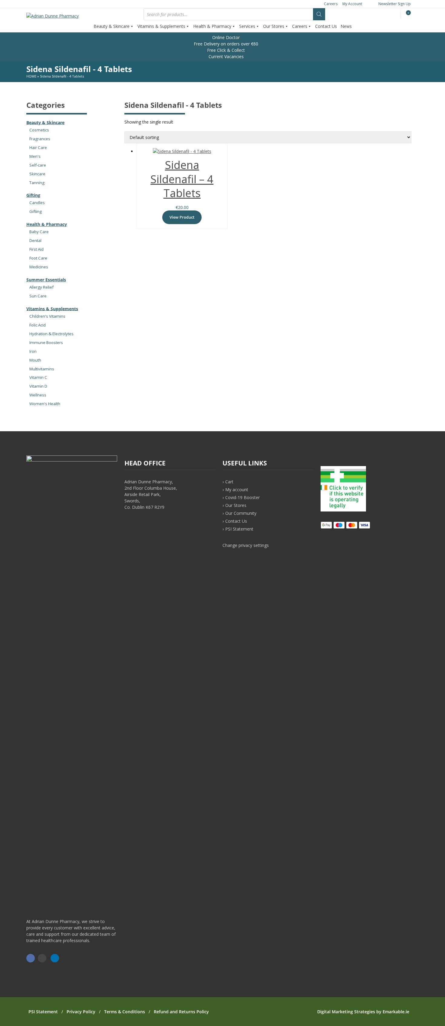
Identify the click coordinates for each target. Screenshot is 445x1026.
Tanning (36, 182)
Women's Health (44, 403)
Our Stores (273, 26)
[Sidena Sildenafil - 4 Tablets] (182, 151)
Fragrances (39, 138)
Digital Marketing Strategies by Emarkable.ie (363, 1011)
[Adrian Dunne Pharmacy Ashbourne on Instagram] (42, 958)
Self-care (37, 165)
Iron (33, 351)
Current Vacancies (225, 56)
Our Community (240, 513)
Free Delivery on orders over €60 (225, 44)
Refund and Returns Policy (181, 1011)
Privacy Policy (81, 1011)
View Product (182, 217)
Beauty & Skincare (112, 26)
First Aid (36, 249)
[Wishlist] (395, 15)
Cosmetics (39, 130)
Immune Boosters (46, 342)
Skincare (37, 174)
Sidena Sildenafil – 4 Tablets (181, 179)
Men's (35, 156)
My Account (352, 3)
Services (247, 26)
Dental (35, 240)
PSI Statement (239, 529)
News (346, 26)
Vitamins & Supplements (161, 26)
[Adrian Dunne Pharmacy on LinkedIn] (55, 958)
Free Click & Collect (225, 50)
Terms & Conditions (124, 1011)
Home (31, 76)
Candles (37, 202)
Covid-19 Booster (242, 497)
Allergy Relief (41, 287)
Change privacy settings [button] (245, 545)
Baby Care (39, 231)
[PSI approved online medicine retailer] (343, 510)
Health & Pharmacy (212, 26)
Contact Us (326, 26)
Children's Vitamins (47, 316)
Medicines (38, 267)
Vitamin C (38, 377)
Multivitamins (41, 369)
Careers (331, 3)
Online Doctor (225, 37)
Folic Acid (37, 325)
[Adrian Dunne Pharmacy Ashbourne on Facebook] (30, 958)
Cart (229, 482)
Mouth (35, 360)
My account (236, 489)
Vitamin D (38, 386)
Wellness (37, 395)
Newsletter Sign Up (394, 3)
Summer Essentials (46, 280)
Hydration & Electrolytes (51, 333)
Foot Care (38, 258)
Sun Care (38, 296)
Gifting (33, 195)
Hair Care (38, 147)
